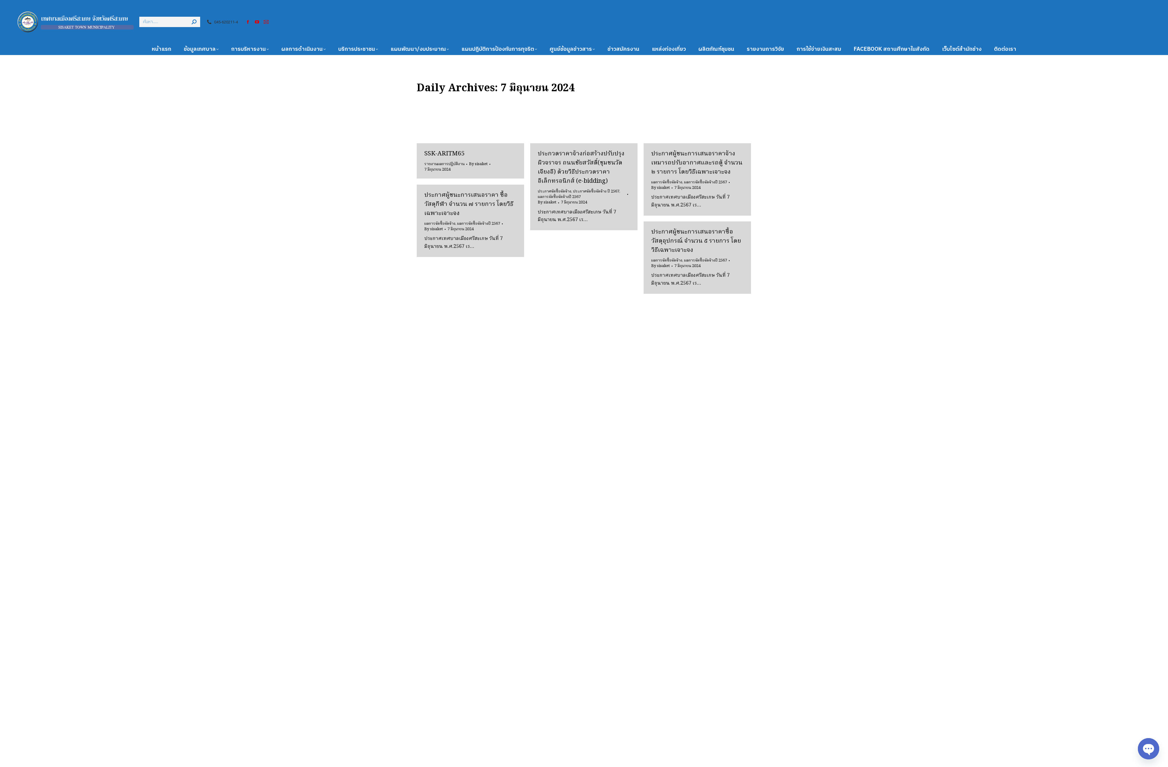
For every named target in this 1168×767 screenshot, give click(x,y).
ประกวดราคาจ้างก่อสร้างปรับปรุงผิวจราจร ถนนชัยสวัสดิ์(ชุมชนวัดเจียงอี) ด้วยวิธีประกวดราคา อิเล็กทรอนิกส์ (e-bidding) (581, 167)
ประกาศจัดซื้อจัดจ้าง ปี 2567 (596, 191)
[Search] (194, 22)
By (478, 164)
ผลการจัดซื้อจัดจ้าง (666, 182)
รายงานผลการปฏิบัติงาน (444, 164)
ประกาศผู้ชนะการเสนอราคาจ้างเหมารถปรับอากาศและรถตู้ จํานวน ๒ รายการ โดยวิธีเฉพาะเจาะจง (696, 163)
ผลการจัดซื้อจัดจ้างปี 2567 (559, 197)
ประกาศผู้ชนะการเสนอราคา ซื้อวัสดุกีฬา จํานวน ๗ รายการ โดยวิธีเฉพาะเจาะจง (468, 204)
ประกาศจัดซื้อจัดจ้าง (554, 191)
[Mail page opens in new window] (266, 22)
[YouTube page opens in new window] (257, 22)
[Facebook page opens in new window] (248, 22)
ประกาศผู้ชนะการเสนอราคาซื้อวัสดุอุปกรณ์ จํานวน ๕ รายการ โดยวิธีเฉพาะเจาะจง (696, 241)
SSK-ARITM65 (444, 154)
